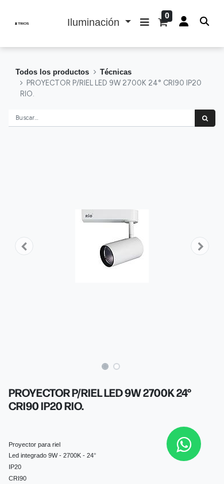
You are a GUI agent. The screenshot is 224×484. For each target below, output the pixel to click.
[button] (144, 23)
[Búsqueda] (205, 118)
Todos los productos (52, 72)
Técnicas (116, 72)
